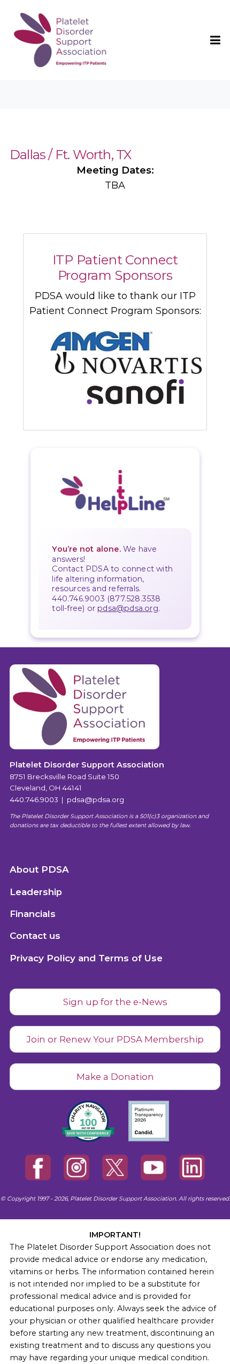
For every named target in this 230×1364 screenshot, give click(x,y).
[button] (215, 40)
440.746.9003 (34, 799)
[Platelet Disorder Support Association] (46, 40)
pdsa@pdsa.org (127, 608)
